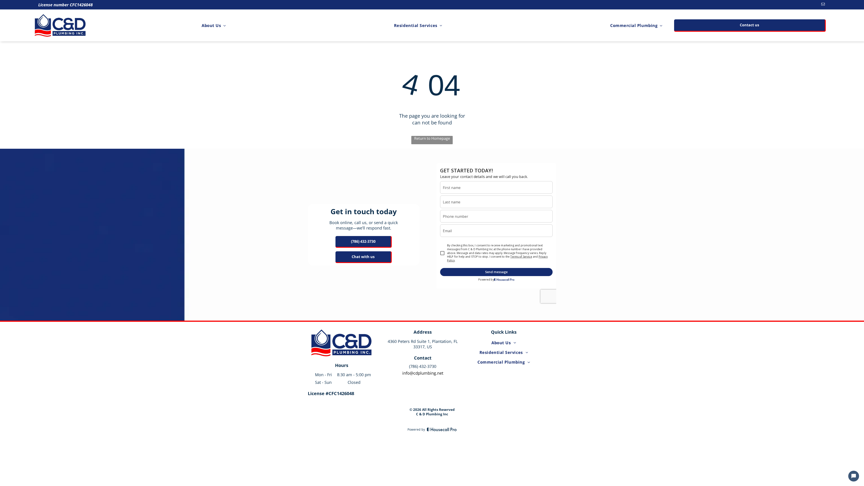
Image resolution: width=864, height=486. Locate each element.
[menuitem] (213, 25)
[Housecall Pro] (442, 429)
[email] (823, 4)
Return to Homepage (432, 138)
